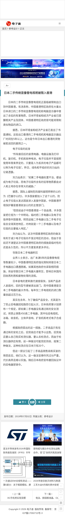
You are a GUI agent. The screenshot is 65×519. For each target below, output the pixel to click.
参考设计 (13, 28)
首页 (4, 28)
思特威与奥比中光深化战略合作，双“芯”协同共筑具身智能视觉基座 (47, 452)
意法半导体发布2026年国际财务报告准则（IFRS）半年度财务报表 (16, 452)
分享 (43, 402)
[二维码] (60, 508)
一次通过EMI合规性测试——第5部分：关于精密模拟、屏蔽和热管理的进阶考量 (17, 485)
